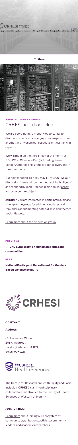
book (14, 191)
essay (65, 187)
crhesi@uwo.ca (15, 351)
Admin (35, 119)
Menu (41, 59)
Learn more (12, 416)
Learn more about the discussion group (30, 222)
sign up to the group (18, 204)
